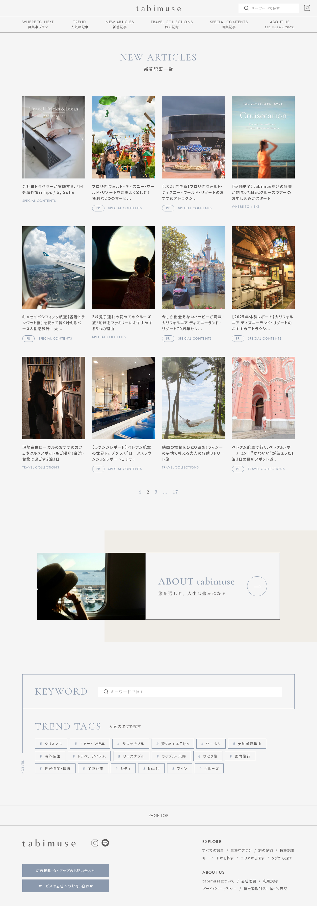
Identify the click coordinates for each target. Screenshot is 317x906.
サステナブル (133, 743)
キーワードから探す (218, 857)
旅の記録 (265, 850)
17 (175, 492)
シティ (125, 768)
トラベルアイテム (92, 756)
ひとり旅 (210, 756)
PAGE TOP (158, 815)
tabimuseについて (218, 880)
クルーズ (211, 768)
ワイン (182, 768)
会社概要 (248, 880)
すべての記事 (213, 850)
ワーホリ (213, 743)
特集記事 (287, 850)
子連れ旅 (96, 768)
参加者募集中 (250, 743)
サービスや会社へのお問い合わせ (65, 885)
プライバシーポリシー (219, 888)
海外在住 (52, 756)
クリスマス (54, 743)
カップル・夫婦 (173, 756)
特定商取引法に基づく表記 (266, 888)
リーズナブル (134, 756)
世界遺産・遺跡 (58, 768)
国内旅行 (243, 756)
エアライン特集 (92, 743)
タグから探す (281, 857)
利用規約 (270, 880)
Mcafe (154, 768)
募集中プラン (241, 850)
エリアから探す (252, 857)
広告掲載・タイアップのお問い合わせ (65, 870)
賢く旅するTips (175, 743)
